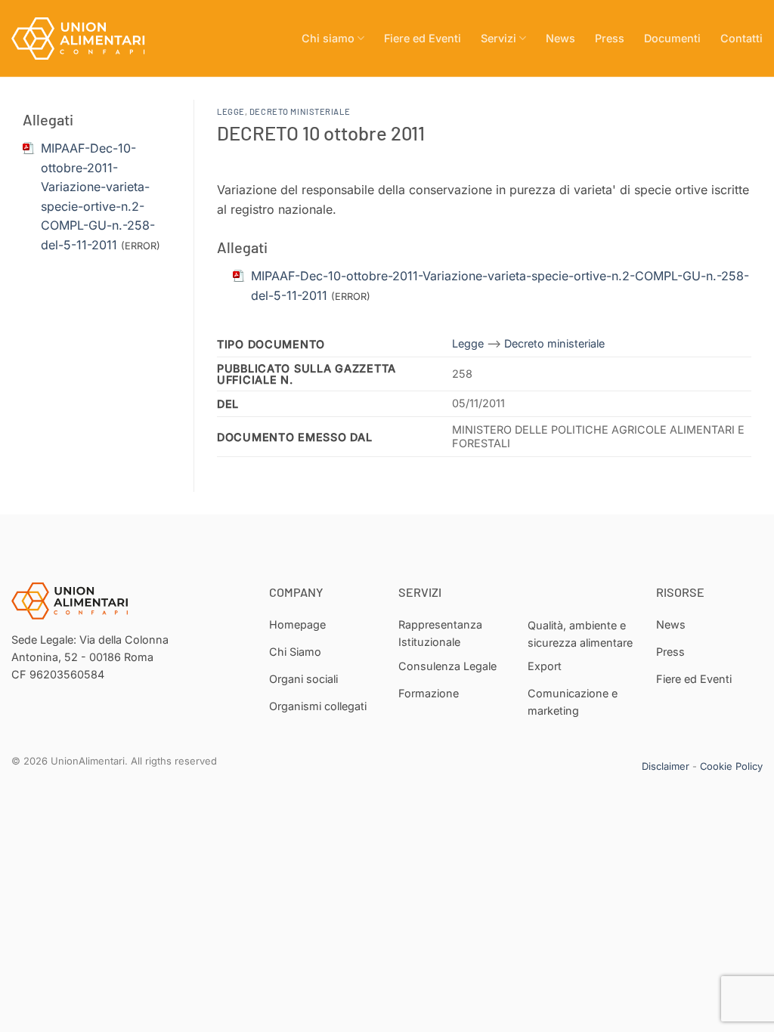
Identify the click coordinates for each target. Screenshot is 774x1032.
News (560, 38)
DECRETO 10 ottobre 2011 (321, 132)
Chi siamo (328, 38)
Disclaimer (665, 766)
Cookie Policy (731, 766)
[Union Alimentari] (87, 38)
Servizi (498, 38)
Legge (231, 111)
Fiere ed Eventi (422, 38)
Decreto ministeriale (299, 111)
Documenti (672, 38)
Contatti (741, 38)
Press (609, 38)
